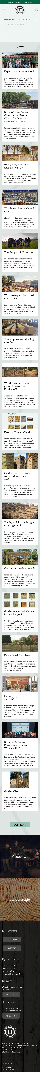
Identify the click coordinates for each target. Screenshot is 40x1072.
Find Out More (11, 994)
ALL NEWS (20, 824)
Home (4, 19)
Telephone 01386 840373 (15, 2)
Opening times (28, 2)
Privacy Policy (7, 1063)
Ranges (11, 19)
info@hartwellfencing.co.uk (12, 1052)
